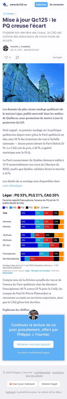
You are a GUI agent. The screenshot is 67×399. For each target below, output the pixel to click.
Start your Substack (24, 383)
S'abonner (41, 4)
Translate (10, 13)
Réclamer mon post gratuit (33, 344)
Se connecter (57, 4)
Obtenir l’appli (49, 383)
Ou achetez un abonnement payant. (33, 352)
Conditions (58, 372)
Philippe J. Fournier (20, 47)
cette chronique (12, 186)
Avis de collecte (34, 375)
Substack (10, 392)
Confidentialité (42, 372)
